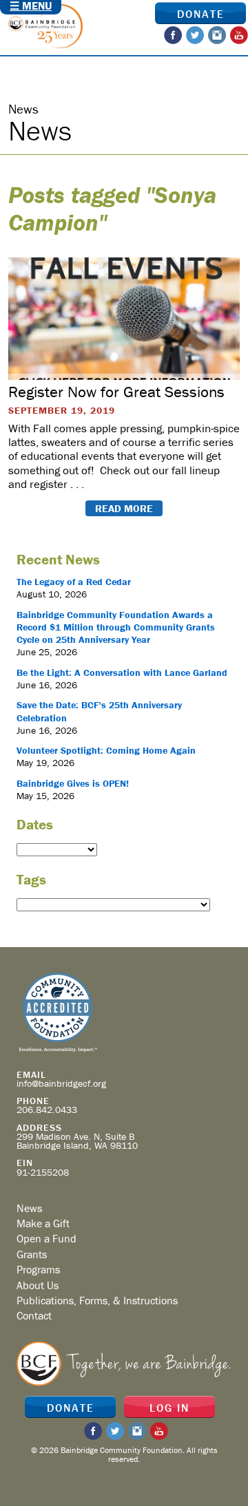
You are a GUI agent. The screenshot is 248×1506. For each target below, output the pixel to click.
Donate (201, 14)
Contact (34, 1315)
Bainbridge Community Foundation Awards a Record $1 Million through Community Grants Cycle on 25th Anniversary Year (116, 627)
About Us (38, 1285)
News (29, 1208)
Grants (32, 1254)
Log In (169, 1407)
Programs (38, 1269)
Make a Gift (43, 1223)
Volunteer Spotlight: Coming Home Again (106, 750)
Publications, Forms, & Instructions (97, 1300)
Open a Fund (46, 1238)
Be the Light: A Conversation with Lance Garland (122, 672)
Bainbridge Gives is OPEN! (73, 783)
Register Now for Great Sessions (116, 391)
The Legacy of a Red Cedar (74, 581)
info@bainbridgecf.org (61, 1083)
